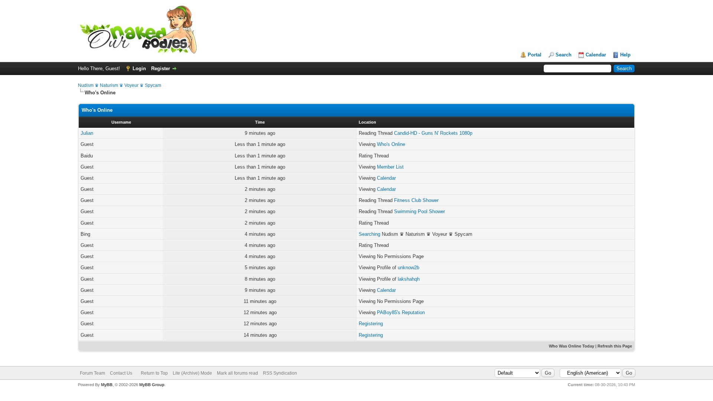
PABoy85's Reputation (401, 312)
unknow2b (408, 267)
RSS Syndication (280, 373)
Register (160, 68)
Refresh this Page (615, 346)
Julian (87, 133)
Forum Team (92, 373)
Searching (369, 234)
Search (564, 55)
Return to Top (154, 373)
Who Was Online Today (571, 346)
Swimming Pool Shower (419, 211)
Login (139, 68)
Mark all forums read (237, 373)
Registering (371, 323)
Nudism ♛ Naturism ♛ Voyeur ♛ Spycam (119, 85)
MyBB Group (152, 384)
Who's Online (391, 144)
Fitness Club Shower (416, 200)
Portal (534, 55)
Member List (390, 167)
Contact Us (121, 373)
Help (625, 55)
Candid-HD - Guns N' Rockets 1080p (433, 133)
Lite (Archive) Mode (192, 373)
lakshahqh (409, 279)
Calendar (596, 55)
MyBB (107, 384)
